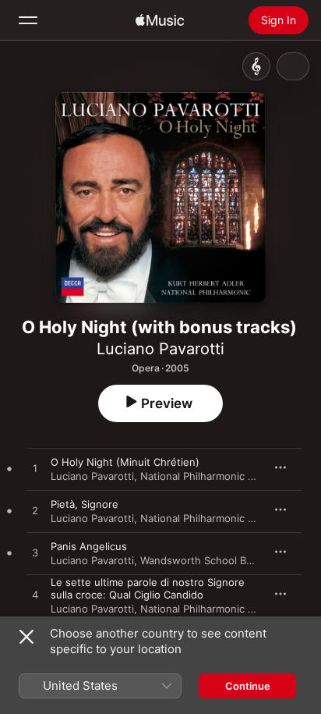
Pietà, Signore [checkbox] (84, 504)
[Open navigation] (28, 20)
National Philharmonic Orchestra (218, 476)
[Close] (26, 637)
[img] (160, 20)
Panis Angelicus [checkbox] (89, 546)
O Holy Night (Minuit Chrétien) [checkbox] (125, 462)
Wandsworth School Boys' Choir (217, 560)
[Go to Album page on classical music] (256, 66)
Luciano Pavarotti (160, 348)
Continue (247, 686)
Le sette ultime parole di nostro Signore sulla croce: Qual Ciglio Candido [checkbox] (148, 588)
